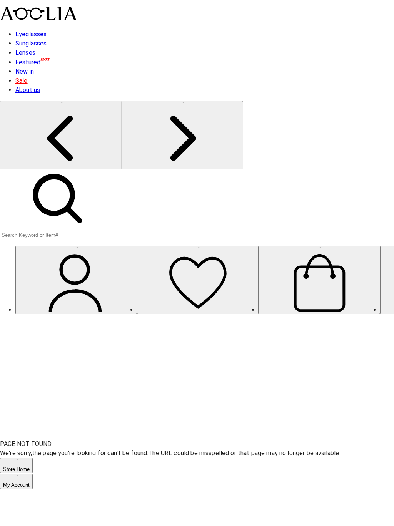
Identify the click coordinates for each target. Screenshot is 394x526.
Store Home (16, 469)
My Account (16, 485)
